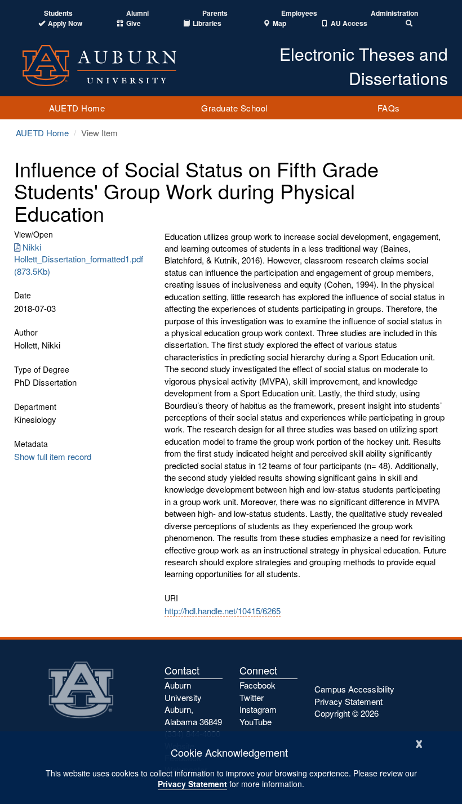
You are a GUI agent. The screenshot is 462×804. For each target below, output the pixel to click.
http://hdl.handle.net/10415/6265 (223, 611)
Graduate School (234, 108)
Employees (299, 13)
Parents (215, 13)
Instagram (258, 709)
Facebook (257, 685)
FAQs (388, 108)
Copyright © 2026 (346, 713)
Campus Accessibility (354, 689)
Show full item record (52, 456)
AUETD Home (77, 108)
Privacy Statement (192, 783)
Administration (394, 13)
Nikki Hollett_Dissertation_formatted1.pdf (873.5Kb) (78, 259)
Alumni (137, 13)
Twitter (251, 697)
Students (58, 13)
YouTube (255, 721)
